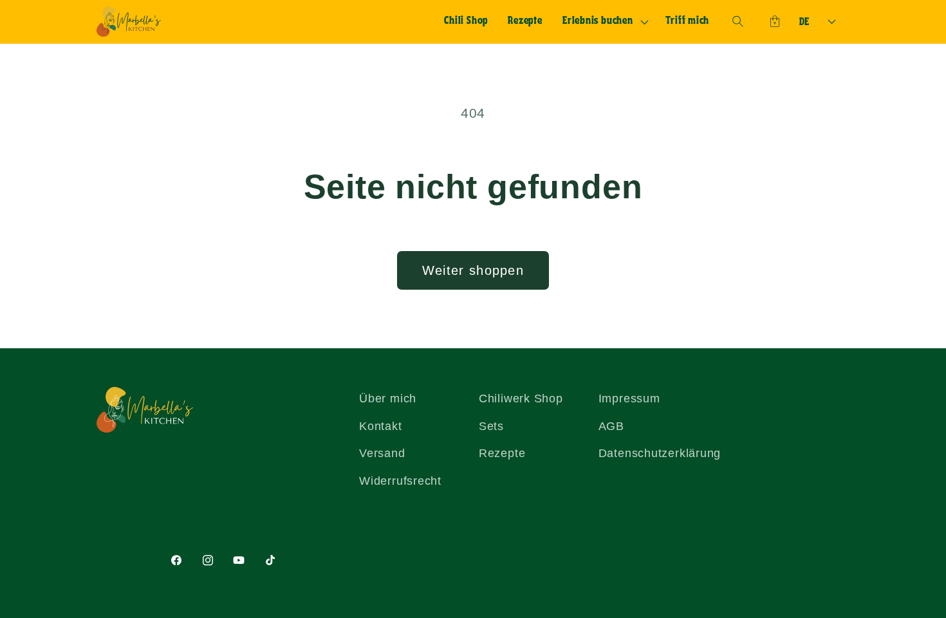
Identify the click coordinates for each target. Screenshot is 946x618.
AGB (611, 426)
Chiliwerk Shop (521, 398)
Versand (382, 453)
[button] (603, 21)
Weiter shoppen (473, 270)
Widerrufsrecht (400, 480)
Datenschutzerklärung (659, 453)
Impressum (629, 398)
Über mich (387, 398)
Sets (491, 426)
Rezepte (502, 453)
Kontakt (380, 426)
